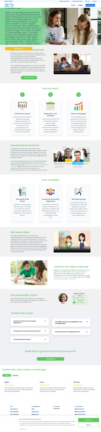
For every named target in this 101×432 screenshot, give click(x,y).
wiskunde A (29, 165)
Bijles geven (35, 414)
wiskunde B (35, 165)
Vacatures (56, 408)
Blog (33, 409)
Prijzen (73, 5)
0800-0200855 (9, 1)
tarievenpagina (64, 277)
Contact (94, 1)
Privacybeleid (14, 412)
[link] (9, 5)
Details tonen (22, 429)
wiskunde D (14, 166)
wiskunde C (42, 165)
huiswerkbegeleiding (59, 279)
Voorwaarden (14, 414)
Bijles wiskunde (79, 409)
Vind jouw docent (29, 77)
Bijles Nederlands (80, 412)
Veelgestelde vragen (77, 1)
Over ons (87, 1)
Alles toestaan (88, 420)
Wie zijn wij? (35, 412)
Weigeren (88, 424)
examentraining (71, 279)
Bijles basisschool (80, 414)
